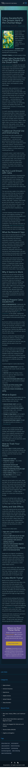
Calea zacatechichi (7, 65)
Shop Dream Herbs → (14, 643)
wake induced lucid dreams (17, 225)
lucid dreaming (14, 748)
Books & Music (6, 685)
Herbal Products (21, 26)
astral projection (14, 743)
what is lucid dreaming (6, 753)
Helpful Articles (7, 695)
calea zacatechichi (5, 745)
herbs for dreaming (15, 745)
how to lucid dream (5, 748)
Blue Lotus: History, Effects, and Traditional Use (14, 714)
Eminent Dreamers (8, 688)
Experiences (6, 692)
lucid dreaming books (6, 750)
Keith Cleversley (6, 26)
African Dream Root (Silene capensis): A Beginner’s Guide (13, 720)
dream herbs (11, 607)
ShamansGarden (9, 634)
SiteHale (17, 768)
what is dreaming (16, 750)
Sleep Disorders (7, 702)
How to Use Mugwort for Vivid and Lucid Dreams (13, 725)
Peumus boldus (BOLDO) (9, 729)
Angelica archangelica (8, 733)
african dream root (5, 743)
